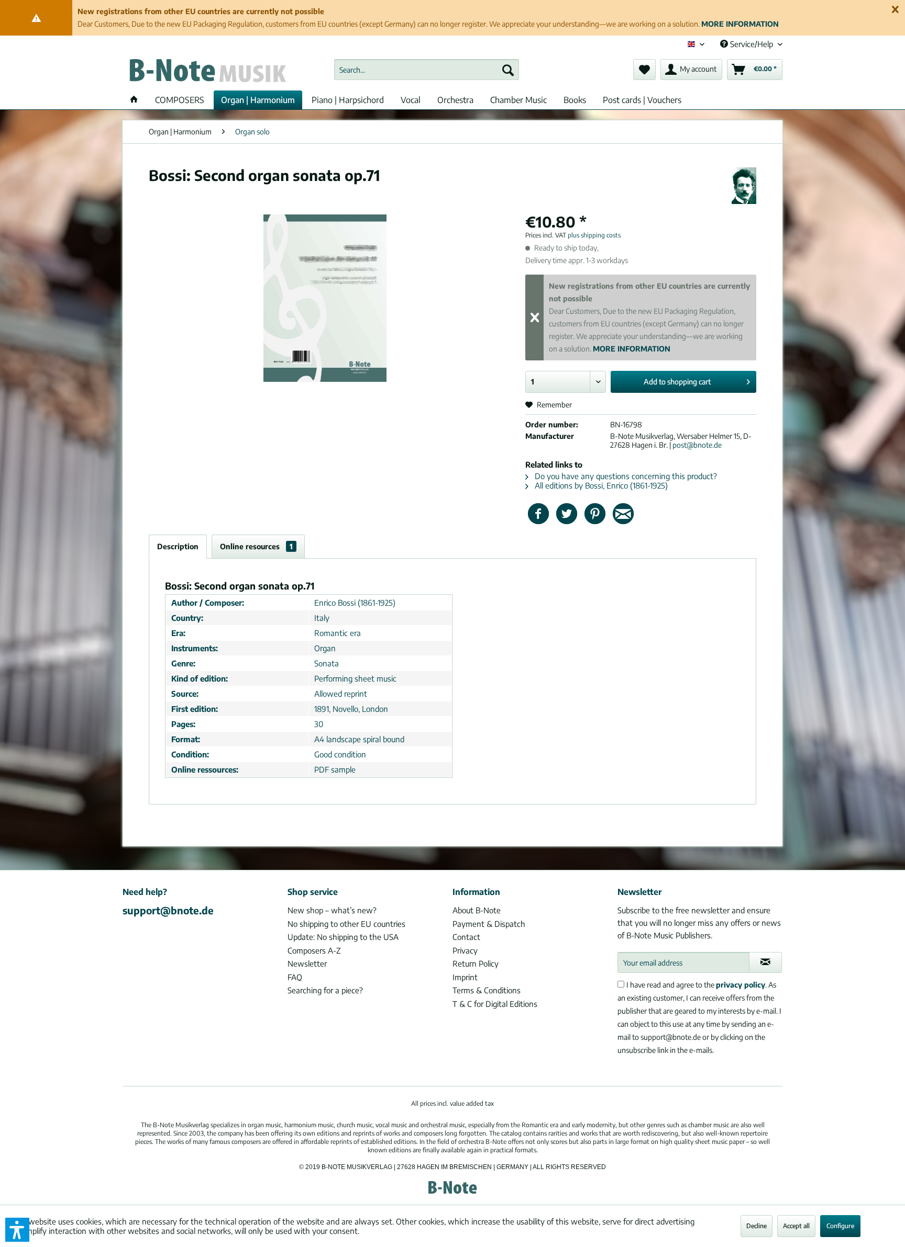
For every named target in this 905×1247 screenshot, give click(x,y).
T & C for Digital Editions (494, 1003)
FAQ (295, 977)
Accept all (796, 1226)
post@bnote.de (697, 444)
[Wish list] (644, 69)
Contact (466, 937)
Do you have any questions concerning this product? (625, 476)
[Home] (134, 99)
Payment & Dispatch (488, 923)
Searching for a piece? (325, 990)
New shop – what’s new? (332, 910)
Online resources (256, 546)
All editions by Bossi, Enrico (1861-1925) (600, 485)
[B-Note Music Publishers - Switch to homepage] (207, 72)
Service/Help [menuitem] (751, 44)
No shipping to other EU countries (346, 923)
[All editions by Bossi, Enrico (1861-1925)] (744, 185)
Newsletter (307, 963)
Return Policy (475, 963)
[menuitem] (426, 69)
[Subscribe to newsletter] (765, 962)
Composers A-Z (314, 950)
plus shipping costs (594, 235)
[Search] (508, 69)
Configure (840, 1226)
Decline (756, 1226)
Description (177, 546)
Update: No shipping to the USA (343, 937)
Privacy (465, 950)
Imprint (465, 977)
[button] (17, 1230)
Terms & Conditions (486, 990)
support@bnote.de (168, 910)
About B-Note (476, 910)
